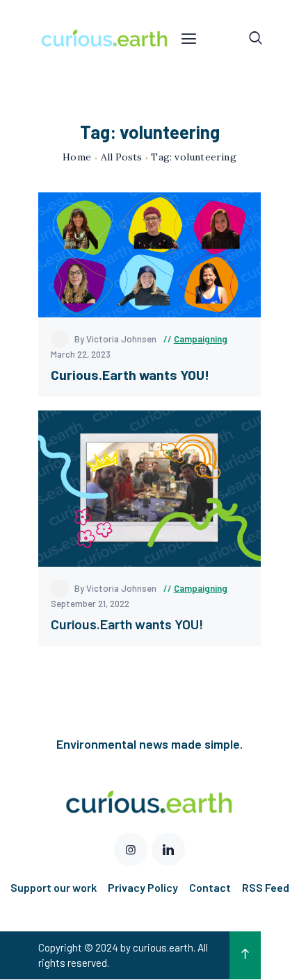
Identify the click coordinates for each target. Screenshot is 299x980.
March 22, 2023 (81, 354)
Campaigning (200, 338)
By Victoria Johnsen (116, 338)
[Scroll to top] (245, 955)
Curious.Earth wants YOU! (127, 624)
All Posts (121, 157)
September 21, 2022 (90, 603)
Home (77, 157)
